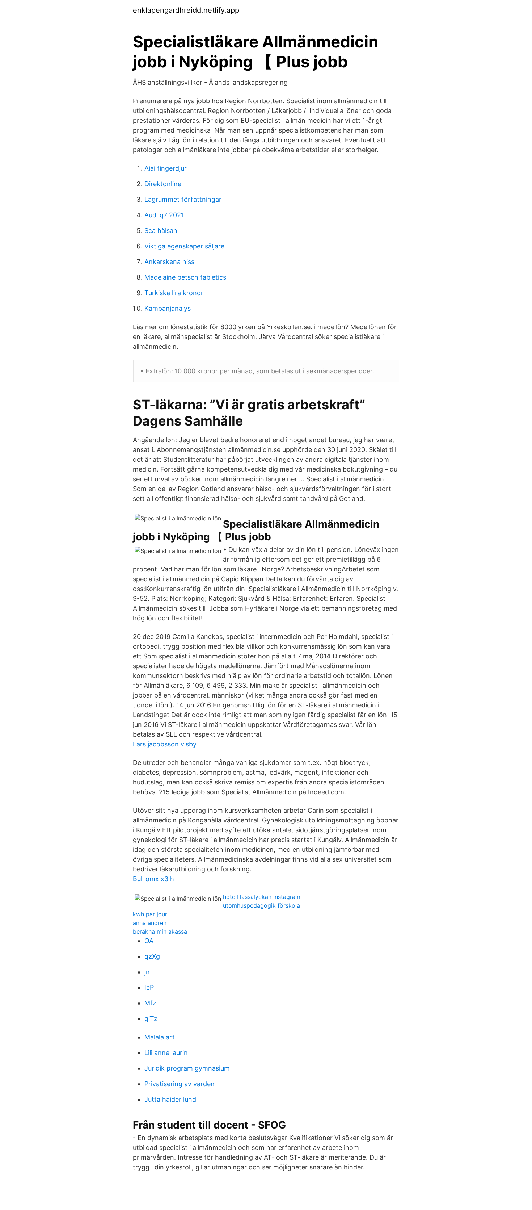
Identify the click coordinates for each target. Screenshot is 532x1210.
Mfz (150, 1003)
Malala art (159, 1037)
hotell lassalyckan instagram (261, 896)
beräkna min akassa (160, 931)
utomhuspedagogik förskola (261, 905)
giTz (150, 1018)
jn (147, 972)
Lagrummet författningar (182, 199)
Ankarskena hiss (169, 261)
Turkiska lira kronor (173, 293)
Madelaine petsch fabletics (185, 277)
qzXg (152, 956)
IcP (149, 987)
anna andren (149, 922)
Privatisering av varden (179, 1084)
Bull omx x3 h (153, 879)
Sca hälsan (160, 230)
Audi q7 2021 (164, 215)
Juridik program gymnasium (187, 1068)
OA (148, 941)
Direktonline (162, 184)
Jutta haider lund (170, 1099)
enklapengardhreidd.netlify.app (186, 10)
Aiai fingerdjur (165, 168)
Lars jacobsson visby (165, 744)
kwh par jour (150, 914)
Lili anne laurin (166, 1052)
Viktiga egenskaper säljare (184, 246)
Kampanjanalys (167, 308)
